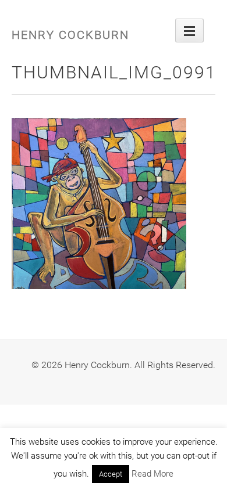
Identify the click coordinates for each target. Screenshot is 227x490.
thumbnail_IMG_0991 (114, 72)
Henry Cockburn (70, 35)
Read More (152, 474)
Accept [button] (110, 474)
